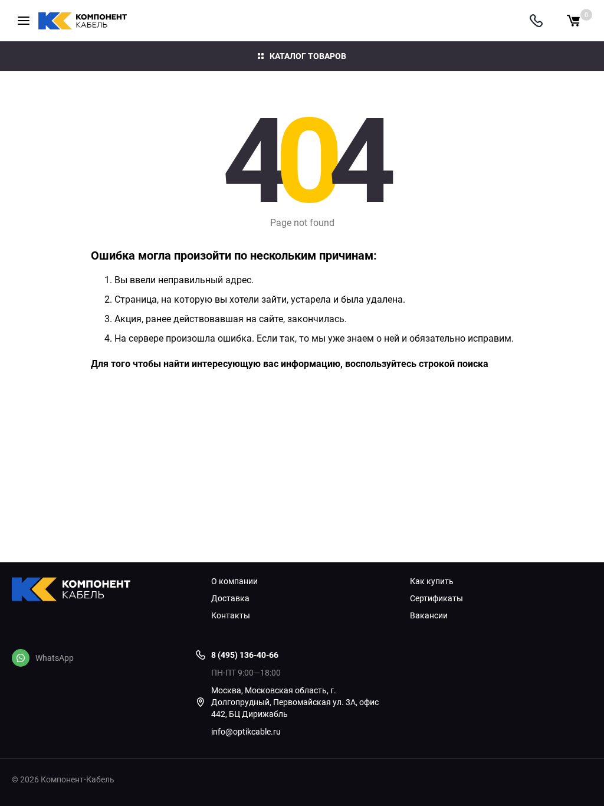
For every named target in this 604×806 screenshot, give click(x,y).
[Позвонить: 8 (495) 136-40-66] (536, 20)
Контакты (230, 615)
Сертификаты (436, 598)
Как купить (432, 581)
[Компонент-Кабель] (102, 590)
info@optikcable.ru (246, 731)
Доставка (230, 598)
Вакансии (429, 615)
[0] (573, 21)
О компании (234, 581)
